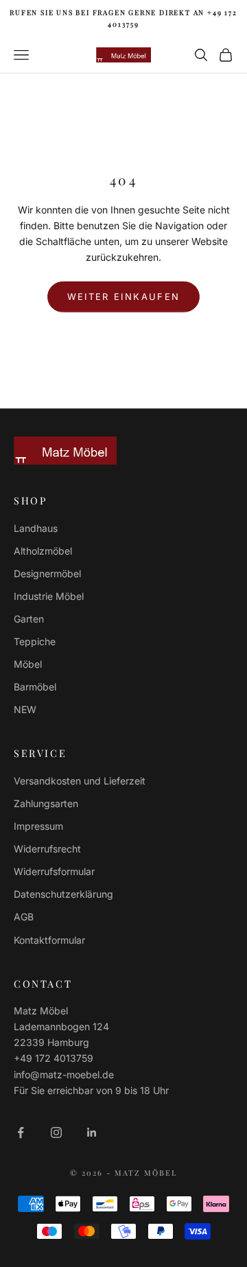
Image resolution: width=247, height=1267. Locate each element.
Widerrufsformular (54, 871)
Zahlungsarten (46, 803)
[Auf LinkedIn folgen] (92, 1132)
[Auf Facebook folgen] (20, 1132)
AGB (24, 916)
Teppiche (35, 641)
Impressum (38, 826)
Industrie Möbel (49, 596)
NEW (25, 709)
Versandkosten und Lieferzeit (79, 781)
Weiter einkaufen (123, 296)
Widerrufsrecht (47, 849)
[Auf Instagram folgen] (56, 1132)
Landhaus (36, 528)
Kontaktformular (49, 940)
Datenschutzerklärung (63, 894)
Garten (29, 619)
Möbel (28, 664)
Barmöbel (35, 687)
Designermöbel (47, 573)
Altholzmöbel (43, 551)
